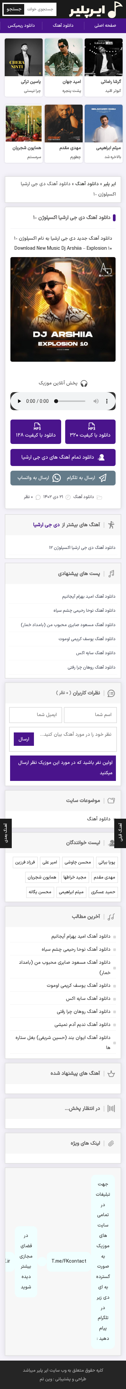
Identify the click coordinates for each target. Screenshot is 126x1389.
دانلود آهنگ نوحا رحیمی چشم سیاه (76, 949)
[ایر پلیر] (92, 9)
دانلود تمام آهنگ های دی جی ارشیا (58, 457)
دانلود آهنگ (63, 25)
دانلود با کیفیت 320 (90, 435)
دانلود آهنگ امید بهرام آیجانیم (81, 936)
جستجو (14, 9)
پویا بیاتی (106, 862)
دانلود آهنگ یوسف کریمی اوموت (79, 985)
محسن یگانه (40, 892)
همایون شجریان (42, 877)
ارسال (23, 739)
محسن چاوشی (78, 862)
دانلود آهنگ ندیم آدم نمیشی (82, 1024)
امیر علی (49, 862)
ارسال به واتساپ (33, 477)
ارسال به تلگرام (81, 477)
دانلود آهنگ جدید (94, 238)
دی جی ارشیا (63, 238)
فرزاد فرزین (25, 862)
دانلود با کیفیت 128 (36, 435)
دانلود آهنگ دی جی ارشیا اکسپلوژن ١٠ (72, 218)
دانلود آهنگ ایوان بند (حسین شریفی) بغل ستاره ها (63, 1043)
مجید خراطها (75, 877)
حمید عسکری (103, 892)
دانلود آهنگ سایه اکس (88, 998)
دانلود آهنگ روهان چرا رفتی (84, 1011)
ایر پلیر (109, 184)
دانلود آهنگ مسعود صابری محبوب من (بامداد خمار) (65, 967)
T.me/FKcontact (68, 1261)
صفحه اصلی (105, 25)
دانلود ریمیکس (21, 25)
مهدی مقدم (104, 877)
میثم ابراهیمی (71, 892)
